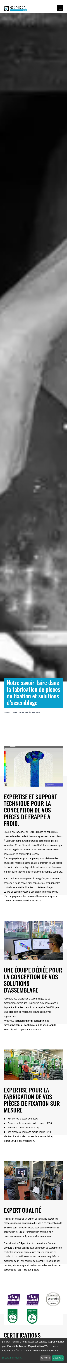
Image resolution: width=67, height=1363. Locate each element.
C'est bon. (58, 1358)
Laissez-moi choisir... (12, 1358)
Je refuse (45, 1358)
